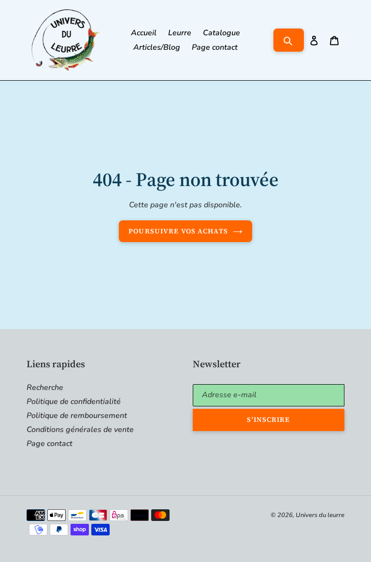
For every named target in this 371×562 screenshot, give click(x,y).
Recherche (45, 387)
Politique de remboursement (77, 415)
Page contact (49, 443)
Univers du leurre (320, 515)
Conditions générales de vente (80, 429)
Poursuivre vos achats (178, 231)
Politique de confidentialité (74, 401)
